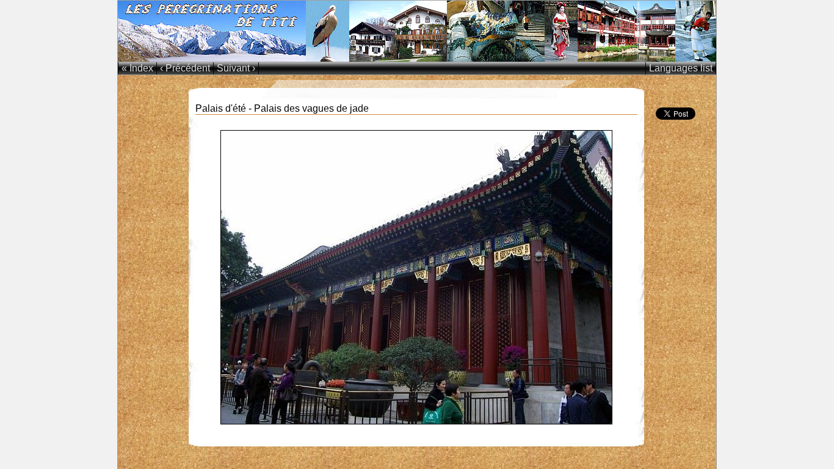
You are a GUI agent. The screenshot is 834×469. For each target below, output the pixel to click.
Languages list (681, 68)
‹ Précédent (185, 68)
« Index (137, 68)
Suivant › (236, 68)
